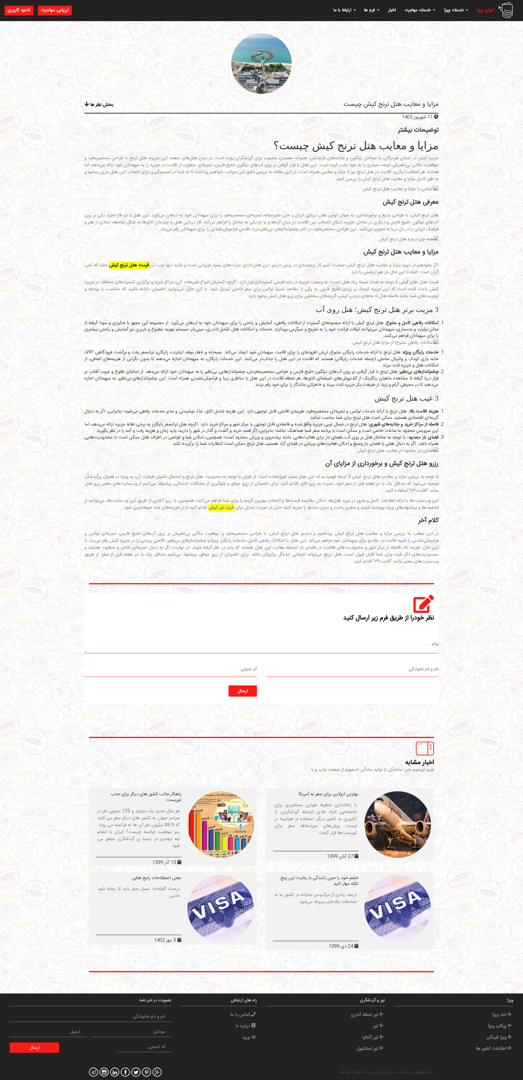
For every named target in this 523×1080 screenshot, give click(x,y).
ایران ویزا (485, 10)
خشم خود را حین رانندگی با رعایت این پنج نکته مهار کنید (319, 881)
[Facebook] (124, 1073)
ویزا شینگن (497, 1037)
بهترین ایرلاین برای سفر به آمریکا (328, 794)
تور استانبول (368, 1048)
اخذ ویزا (500, 1015)
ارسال (243, 691)
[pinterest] (145, 1073)
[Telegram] (92, 1073)
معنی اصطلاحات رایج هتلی (156, 878)
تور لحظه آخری (365, 1015)
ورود (246, 1037)
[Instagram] (103, 1073)
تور (376, 1026)
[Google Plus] (156, 1073)
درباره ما (243, 1026)
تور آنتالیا (371, 1037)
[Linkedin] (114, 1073)
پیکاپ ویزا (498, 1026)
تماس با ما (240, 1015)
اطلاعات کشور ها (492, 1048)
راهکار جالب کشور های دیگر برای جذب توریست (146, 797)
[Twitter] (135, 1073)
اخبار (392, 10)
